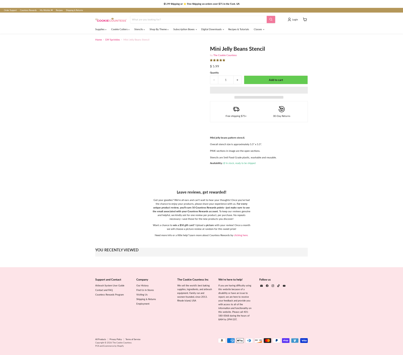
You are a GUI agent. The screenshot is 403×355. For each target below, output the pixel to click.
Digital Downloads (211, 29)
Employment (142, 303)
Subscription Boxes (184, 29)
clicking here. (241, 235)
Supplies (100, 29)
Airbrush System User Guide (109, 285)
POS (97, 346)
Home (98, 39)
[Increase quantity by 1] (237, 80)
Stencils (139, 29)
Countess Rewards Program (109, 294)
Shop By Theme (158, 29)
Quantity (214, 72)
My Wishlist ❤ (46, 10)
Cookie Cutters (119, 29)
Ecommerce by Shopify (113, 346)
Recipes (59, 10)
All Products (100, 339)
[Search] (271, 19)
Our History (142, 285)
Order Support (10, 10)
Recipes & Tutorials (238, 29)
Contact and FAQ (104, 290)
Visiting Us (142, 294)
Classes (258, 29)
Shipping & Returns (74, 10)
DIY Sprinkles (112, 39)
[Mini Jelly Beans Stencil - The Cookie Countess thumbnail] (101, 164)
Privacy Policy (116, 339)
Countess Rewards (28, 10)
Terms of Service (132, 339)
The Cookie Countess (225, 55)
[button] (218, 60)
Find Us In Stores (145, 290)
